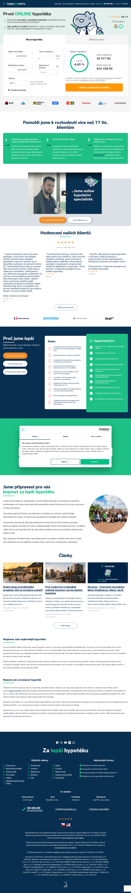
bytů (11, 713)
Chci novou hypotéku (15, 356)
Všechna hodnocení (66, 307)
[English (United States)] (68, 824)
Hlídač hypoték (60, 772)
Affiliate (9, 778)
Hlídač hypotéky (15, 691)
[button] (65, 193)
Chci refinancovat (80, 220)
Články (92, 4)
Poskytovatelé (11, 772)
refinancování (99, 155)
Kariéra (57, 765)
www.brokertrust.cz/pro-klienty (73, 838)
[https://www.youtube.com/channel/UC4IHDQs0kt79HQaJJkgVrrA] (65, 742)
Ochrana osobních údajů (63, 775)
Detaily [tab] (65, 436)
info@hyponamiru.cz (65, 809)
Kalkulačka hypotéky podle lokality (15, 782)
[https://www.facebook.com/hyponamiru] (57, 742)
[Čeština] (63, 824)
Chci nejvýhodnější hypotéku (52, 220)
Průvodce (58, 768)
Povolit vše (95, 462)
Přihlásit (125, 4)
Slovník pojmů (35, 765)
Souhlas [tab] (35, 436)
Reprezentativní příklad (14, 768)
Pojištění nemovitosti (82, 4)
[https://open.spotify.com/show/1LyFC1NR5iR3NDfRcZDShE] (69, 742)
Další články (65, 626)
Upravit (64, 462)
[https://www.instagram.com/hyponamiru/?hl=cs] (61, 742)
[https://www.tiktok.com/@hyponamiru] (73, 742)
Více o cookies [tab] (96, 436)
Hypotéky (58, 4)
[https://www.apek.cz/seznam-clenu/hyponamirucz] (65, 884)
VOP (32, 778)
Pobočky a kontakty (99, 809)
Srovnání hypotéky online (15, 372)
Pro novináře (10, 775)
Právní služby (59, 778)
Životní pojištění (67, 4)
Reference (34, 775)
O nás (98, 4)
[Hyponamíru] (14, 3)
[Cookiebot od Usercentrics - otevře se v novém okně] (100, 429)
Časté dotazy (11, 765)
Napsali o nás (35, 772)
